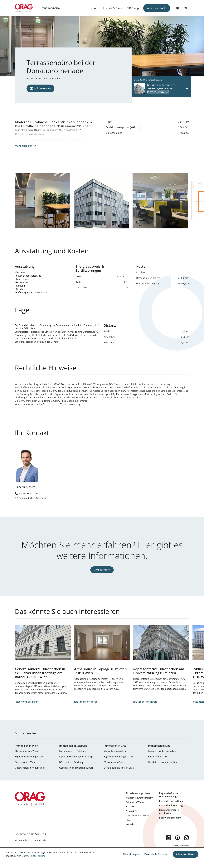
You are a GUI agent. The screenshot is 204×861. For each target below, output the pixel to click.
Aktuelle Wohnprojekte (138, 793)
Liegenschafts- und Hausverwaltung (169, 795)
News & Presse (134, 811)
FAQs (129, 819)
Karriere (130, 806)
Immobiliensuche (157, 8)
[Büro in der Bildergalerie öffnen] (160, 200)
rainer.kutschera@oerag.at (33, 497)
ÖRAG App (132, 8)
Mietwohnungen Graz (115, 751)
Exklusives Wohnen (136, 802)
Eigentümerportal (49, 8)
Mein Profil (177, 8)
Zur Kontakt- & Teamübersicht (30, 840)
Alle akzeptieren (185, 854)
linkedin (168, 837)
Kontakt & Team (112, 8)
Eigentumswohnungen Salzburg (76, 756)
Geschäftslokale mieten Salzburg (76, 767)
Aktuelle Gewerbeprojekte (139, 797)
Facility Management (170, 817)
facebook (177, 837)
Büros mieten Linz (157, 756)
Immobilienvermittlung (171, 801)
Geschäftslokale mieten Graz (119, 767)
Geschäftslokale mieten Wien (30, 767)
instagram (186, 837)
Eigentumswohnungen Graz (118, 756)
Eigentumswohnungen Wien (29, 756)
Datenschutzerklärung (33, 855)
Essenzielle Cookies (155, 854)
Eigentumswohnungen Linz (162, 751)
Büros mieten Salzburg (71, 762)
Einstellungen (131, 854)
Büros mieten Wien (25, 762)
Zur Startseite (24, 8)
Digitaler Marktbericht (137, 815)
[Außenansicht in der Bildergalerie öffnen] (101, 200)
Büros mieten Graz (113, 762)
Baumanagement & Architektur (169, 811)
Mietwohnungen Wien (26, 751)
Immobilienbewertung (171, 805)
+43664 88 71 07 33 (28, 493)
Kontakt (130, 824)
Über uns (93, 8)
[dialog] (102, 854)
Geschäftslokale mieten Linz (162, 762)
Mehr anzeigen (23, 145)
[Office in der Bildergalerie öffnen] (42, 200)
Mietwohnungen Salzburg (72, 751)
